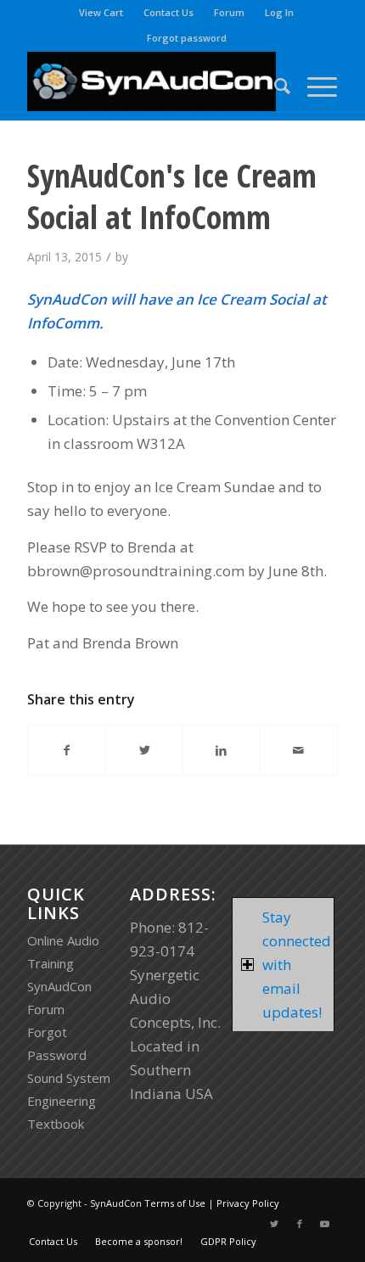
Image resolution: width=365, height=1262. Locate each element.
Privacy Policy (247, 1203)
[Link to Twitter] (274, 1224)
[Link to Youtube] (325, 1224)
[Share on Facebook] (66, 750)
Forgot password (187, 37)
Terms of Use (174, 1203)
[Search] (273, 86)
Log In (279, 12)
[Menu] (313, 86)
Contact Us (168, 12)
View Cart (101, 12)
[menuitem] (101, 12)
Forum (229, 12)
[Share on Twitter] (144, 750)
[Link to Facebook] (299, 1224)
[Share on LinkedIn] (221, 750)
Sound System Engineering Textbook (68, 1100)
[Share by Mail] (299, 750)
